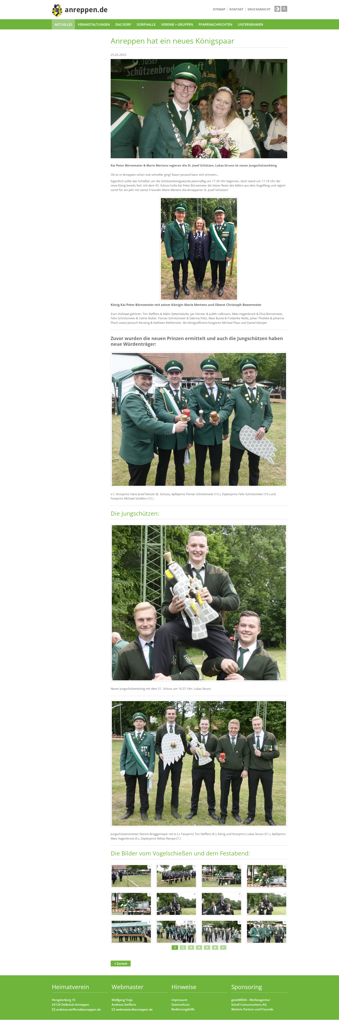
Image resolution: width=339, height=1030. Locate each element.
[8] (266, 904)
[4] (266, 876)
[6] (176, 904)
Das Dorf (123, 24)
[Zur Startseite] (80, 10)
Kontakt (236, 9)
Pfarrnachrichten (215, 24)
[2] (176, 876)
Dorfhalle (146, 24)
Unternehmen (250, 24)
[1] (131, 876)
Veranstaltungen (94, 24)
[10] (176, 932)
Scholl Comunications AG (249, 1004)
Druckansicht (259, 9)
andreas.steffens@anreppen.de (78, 1009)
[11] (221, 932)
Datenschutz (180, 1004)
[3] (221, 876)
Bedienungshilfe (183, 1009)
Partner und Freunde (258, 1009)
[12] (266, 932)
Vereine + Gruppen (177, 24)
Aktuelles (63, 24)
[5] (131, 904)
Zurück (122, 963)
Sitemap (219, 9)
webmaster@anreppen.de (134, 1009)
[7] (221, 904)
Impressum (179, 1000)
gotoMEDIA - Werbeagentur (250, 1000)
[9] (131, 932)
